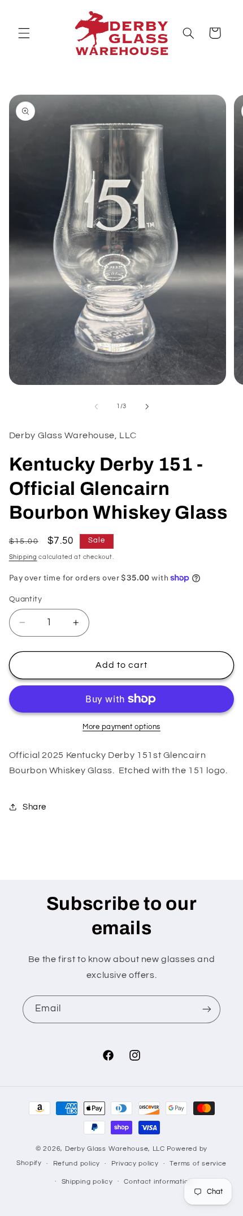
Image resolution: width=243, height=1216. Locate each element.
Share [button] (34, 807)
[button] (24, 33)
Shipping (23, 557)
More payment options (121, 727)
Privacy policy (135, 1163)
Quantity (25, 599)
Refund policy (77, 1163)
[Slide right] (146, 406)
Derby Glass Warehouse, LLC (115, 1149)
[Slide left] (96, 406)
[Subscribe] (207, 1009)
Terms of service (198, 1163)
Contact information (158, 1182)
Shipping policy (87, 1182)
